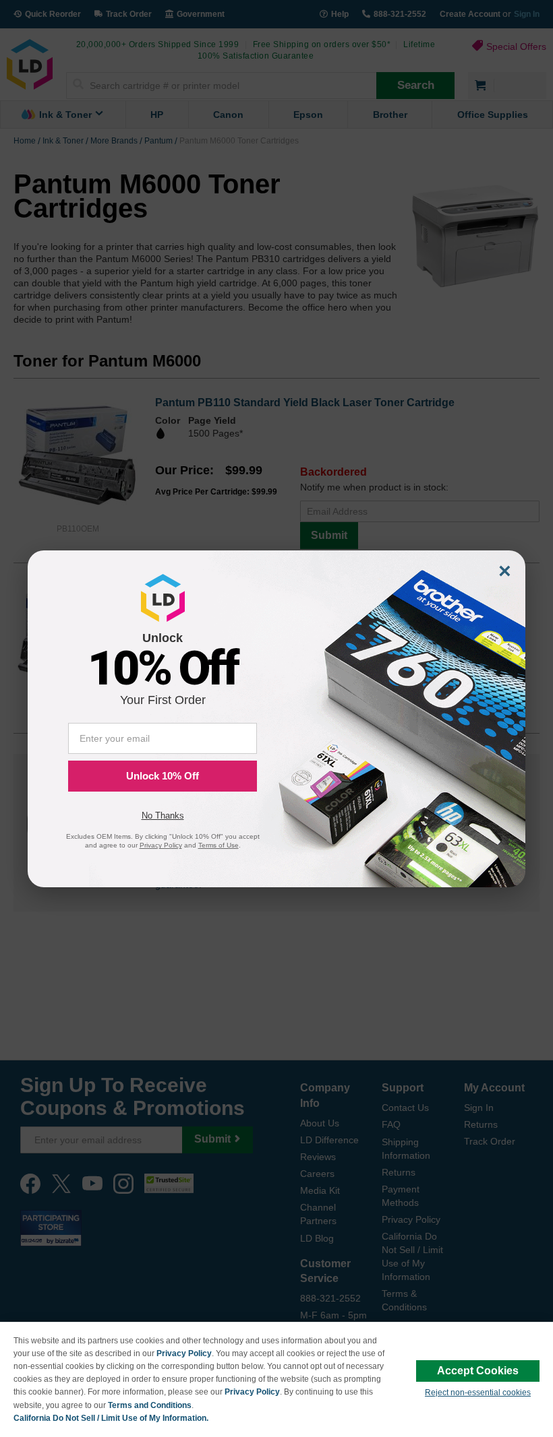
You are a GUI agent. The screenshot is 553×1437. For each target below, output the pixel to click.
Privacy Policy (184, 1353)
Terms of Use (218, 845)
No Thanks (163, 815)
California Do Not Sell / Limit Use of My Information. (110, 1418)
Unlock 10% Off (162, 775)
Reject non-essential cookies (478, 1392)
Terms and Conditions (150, 1405)
